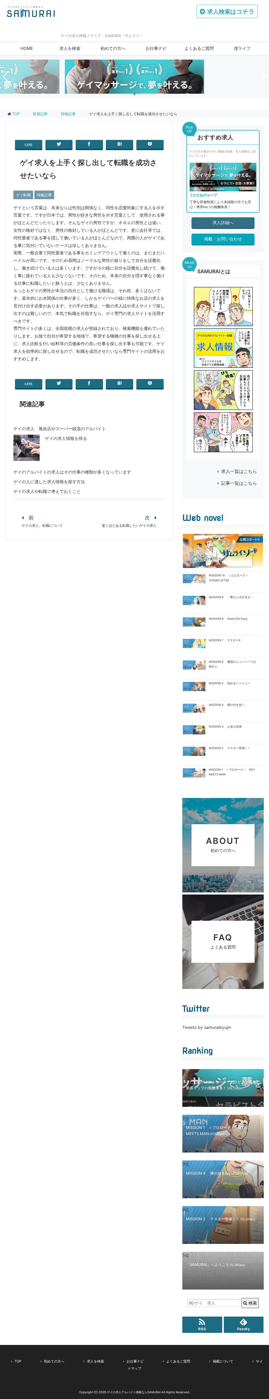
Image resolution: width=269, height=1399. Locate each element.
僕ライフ (242, 48)
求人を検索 (69, 48)
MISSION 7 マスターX (224, 640)
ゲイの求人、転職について (42, 526)
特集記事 (44, 195)
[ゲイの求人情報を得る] (26, 457)
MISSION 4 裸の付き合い (227, 705)
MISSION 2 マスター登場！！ (229, 748)
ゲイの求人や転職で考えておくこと (47, 491)
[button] (134, 94)
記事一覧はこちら (239, 483)
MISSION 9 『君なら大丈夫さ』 (231, 597)
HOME (26, 48)
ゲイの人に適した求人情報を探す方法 (49, 481)
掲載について (223, 1361)
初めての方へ (113, 48)
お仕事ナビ (156, 48)
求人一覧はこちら (239, 471)
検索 (252, 1303)
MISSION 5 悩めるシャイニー (229, 683)
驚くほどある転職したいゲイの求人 (129, 526)
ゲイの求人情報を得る (66, 438)
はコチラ (231, 11)
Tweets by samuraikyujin (206, 1027)
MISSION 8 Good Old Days (228, 618)
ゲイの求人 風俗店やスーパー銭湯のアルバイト (59, 428)
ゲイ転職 (23, 195)
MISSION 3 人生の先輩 (225, 726)
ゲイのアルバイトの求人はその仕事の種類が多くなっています (72, 472)
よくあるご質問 (199, 48)
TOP (16, 114)
